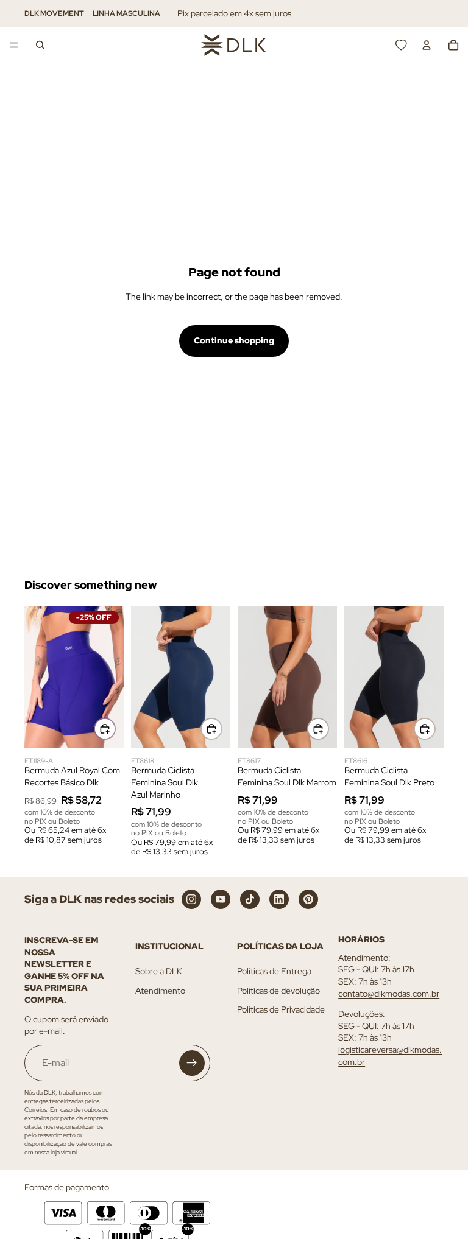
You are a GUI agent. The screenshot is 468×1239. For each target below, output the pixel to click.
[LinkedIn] (279, 899)
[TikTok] (250, 899)
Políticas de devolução (278, 990)
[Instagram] (191, 899)
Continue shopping (234, 340)
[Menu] (14, 45)
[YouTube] (220, 899)
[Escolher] (105, 729)
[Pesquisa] (40, 45)
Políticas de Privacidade (281, 1010)
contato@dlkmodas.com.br (388, 993)
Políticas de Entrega (274, 971)
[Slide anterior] (37, 676)
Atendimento (160, 990)
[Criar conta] (192, 1063)
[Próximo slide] (110, 676)
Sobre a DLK (158, 971)
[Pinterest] (308, 899)
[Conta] (426, 45)
